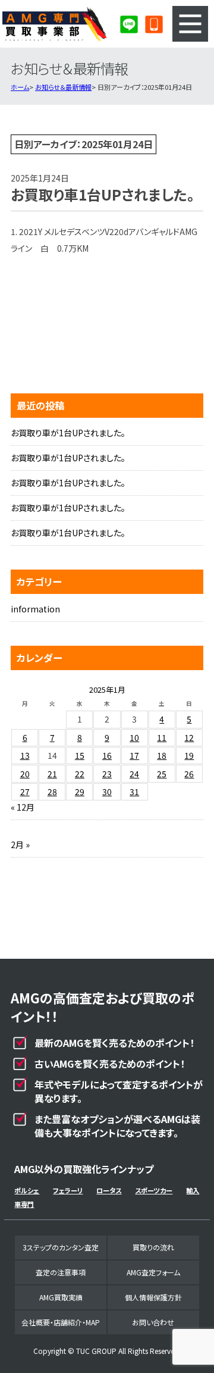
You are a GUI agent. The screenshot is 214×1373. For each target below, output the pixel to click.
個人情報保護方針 (153, 1297)
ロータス (108, 1190)
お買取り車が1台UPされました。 (68, 433)
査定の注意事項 (61, 1272)
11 (161, 737)
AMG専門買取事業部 (54, 24)
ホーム (20, 87)
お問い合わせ (153, 1322)
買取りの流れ (153, 1247)
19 (189, 755)
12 (189, 737)
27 (25, 791)
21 (52, 774)
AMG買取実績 (61, 1297)
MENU (190, 24)
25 (161, 774)
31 (134, 791)
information (35, 609)
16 (107, 755)
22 (79, 774)
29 (79, 791)
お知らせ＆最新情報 (63, 87)
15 (79, 755)
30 (107, 791)
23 (107, 774)
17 (134, 755)
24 (134, 774)
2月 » (20, 844)
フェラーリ (68, 1190)
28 (52, 791)
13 (25, 755)
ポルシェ (26, 1190)
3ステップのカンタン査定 (61, 1247)
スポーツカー (153, 1190)
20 (25, 774)
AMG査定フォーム (153, 1272)
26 (189, 774)
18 (161, 755)
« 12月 (22, 807)
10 (134, 737)
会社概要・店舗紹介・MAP (60, 1322)
